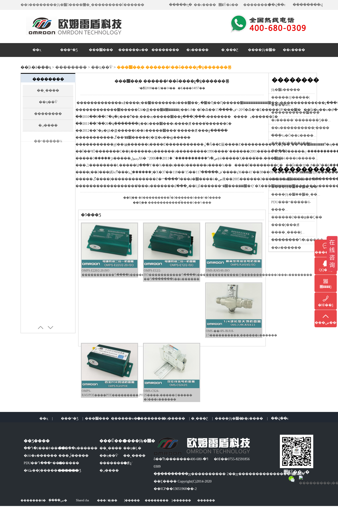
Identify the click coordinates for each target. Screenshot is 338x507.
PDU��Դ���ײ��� (43, 463)
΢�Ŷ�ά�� (228, 5)
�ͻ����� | (176, 418)
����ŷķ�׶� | (231, 418)
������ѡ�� (133, 50)
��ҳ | (46, 418)
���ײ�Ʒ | (72, 418)
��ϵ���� (205, 5)
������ (68, 463)
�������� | (153, 418)
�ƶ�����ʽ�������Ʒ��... (301, 120)
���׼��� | (99, 418)
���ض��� (326, 323)
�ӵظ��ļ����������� (51, 470)
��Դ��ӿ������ (77, 448)
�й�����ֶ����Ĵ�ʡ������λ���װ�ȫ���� (179, 197)
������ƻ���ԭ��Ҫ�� (296, 217)
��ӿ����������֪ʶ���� (300, 128)
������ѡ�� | (128, 418)
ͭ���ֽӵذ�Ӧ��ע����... (293, 135)
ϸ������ (181, 500)
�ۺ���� (48, 125)
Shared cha (82, 500)
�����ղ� (180, 5)
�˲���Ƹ (229, 50)
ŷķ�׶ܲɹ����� (285, 90)
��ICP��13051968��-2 (175, 489)
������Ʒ (69, 470)
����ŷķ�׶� (262, 50)
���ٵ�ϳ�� (107, 500)
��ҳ (36, 50)
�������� (257, 5)
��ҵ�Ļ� (132, 448)
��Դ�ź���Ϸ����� (46, 448)
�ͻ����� (197, 50)
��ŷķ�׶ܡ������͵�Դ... (296, 179)
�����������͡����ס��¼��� (179, 202)
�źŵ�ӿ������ (40, 455)
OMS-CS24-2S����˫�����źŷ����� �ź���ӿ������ (168, 395)
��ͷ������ (286, 248)
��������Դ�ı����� (297, 240)
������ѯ (326, 252)
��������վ (308, 5)
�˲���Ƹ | (202, 418)
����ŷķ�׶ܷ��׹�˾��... (295, 187)
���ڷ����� (73, 455)
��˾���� (48, 90)
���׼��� (101, 50)
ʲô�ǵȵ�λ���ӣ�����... (294, 158)
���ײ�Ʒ (69, 50)
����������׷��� (295, 112)
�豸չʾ (128, 463)
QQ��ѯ (325, 270)
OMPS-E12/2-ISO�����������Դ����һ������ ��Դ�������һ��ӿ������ (179, 275)
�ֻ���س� (57, 500)
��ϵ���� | (254, 418)
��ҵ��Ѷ (102, 67)
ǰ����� (132, 500)
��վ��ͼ (277, 5)
